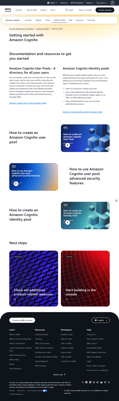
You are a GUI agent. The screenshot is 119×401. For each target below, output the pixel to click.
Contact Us (91, 334)
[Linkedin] (90, 382)
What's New (14, 359)
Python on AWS (67, 348)
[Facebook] (86, 382)
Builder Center (67, 334)
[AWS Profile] (112, 3)
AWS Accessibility (94, 357)
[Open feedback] (116, 200)
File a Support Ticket (95, 339)
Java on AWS (66, 352)
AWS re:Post (92, 343)
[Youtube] (101, 382)
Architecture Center (43, 352)
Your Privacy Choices (34, 390)
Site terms (21, 390)
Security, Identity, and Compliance (21, 29)
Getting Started (41, 334)
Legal (89, 361)
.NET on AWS (66, 343)
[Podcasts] (105, 382)
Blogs (11, 364)
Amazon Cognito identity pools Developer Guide (82, 112)
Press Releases (15, 368)
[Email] (109, 382)
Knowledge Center (94, 348)
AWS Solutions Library (44, 348)
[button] (32, 10)
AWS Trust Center (42, 343)
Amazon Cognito (43, 29)
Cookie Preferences (16, 394)
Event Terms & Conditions (97, 370)
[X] (83, 382)
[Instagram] (94, 382)
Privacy (11, 390)
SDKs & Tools (66, 339)
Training (38, 339)
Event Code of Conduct (96, 366)
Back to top (58, 374)
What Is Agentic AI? (17, 343)
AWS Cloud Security (17, 355)
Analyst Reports (41, 361)
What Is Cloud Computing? (20, 339)
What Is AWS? (15, 334)
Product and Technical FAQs (46, 357)
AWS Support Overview (96, 352)
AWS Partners (40, 366)
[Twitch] (98, 382)
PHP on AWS (66, 357)
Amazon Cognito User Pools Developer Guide (27, 103)
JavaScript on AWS (68, 361)
